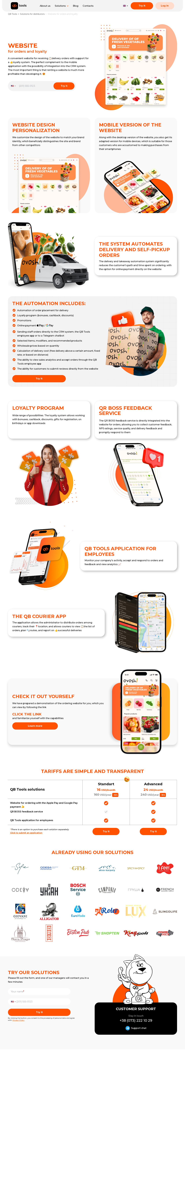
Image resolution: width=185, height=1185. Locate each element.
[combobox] (12, 86)
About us (45, 5)
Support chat (138, 1028)
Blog (75, 5)
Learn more (35, 726)
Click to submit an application (26, 832)
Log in (165, 5)
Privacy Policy (18, 1020)
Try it (142, 5)
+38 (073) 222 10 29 (136, 1020)
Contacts (88, 5)
